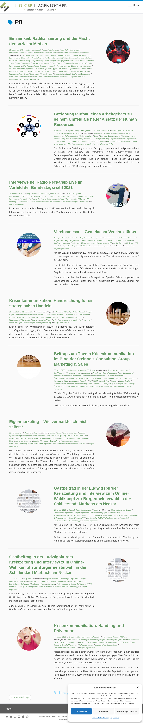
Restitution (79, 317)
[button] (137, 687)
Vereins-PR (128, 246)
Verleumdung (95, 386)
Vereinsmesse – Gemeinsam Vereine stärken (95, 231)
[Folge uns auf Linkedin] (20, 716)
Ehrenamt (132, 238)
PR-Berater (82, 199)
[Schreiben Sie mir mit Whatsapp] (16, 716)
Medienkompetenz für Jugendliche (22, 68)
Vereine (86, 52)
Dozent (124, 136)
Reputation (133, 378)
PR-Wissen (54, 52)
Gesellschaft (64, 50)
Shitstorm (36, 320)
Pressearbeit (34, 317)
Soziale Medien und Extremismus (78, 74)
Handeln (82, 312)
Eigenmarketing (15, 435)
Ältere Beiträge (20, 697)
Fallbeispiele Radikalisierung (20, 60)
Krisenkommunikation (17, 52)
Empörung (78, 373)
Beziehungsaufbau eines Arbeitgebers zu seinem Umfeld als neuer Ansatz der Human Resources (95, 119)
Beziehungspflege (86, 136)
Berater (126, 133)
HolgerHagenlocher (110, 373)
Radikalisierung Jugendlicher (78, 71)
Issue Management (126, 373)
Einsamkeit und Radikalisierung (33, 58)
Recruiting (111, 141)
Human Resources (103, 130)
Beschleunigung (60, 373)
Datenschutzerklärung (100, 718)
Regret (62, 317)
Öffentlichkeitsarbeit (88, 243)
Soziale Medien (59, 74)
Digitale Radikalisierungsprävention (77, 55)
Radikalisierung (61, 71)
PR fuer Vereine (119, 243)
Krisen (94, 375)
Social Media (35, 74)
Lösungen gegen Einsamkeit (81, 66)
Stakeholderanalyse (86, 645)
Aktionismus (112, 370)
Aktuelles (29, 50)
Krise (35, 314)
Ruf (90, 381)
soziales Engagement (102, 246)
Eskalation (87, 373)
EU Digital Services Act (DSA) (56, 58)
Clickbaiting (94, 639)
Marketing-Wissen (118, 130)
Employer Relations (88, 130)
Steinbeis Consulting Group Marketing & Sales (111, 383)
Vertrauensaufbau (16, 322)
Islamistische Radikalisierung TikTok (78, 63)
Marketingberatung (49, 199)
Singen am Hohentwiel (24, 441)
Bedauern (59, 312)
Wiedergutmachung (43, 322)
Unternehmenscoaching (63, 144)
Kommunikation (15, 66)
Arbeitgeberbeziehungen (113, 133)
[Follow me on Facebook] (24, 716)
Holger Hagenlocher (23, 63)
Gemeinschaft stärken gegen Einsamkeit (59, 60)
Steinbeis (67, 383)
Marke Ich (83, 435)
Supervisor (45, 441)
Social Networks (47, 74)
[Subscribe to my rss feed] (8, 716)
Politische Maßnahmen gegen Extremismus (51, 68)
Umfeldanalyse (100, 645)
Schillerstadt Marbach (62, 521)
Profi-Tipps (76, 246)
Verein (113, 246)
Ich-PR (75, 435)
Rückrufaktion (14, 320)
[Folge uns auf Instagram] (28, 716)
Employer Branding (69, 138)
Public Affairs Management (108, 518)
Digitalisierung (53, 50)
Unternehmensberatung (63, 133)
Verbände (75, 443)
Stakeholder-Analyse (70, 645)
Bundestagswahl (75, 193)
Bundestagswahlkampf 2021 (38, 196)
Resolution (70, 317)
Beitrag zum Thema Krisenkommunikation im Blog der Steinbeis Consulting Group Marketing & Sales (94, 358)
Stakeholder (58, 383)
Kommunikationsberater (63, 515)
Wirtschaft (77, 133)
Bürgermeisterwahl (118, 510)
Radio (33, 201)
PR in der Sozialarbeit (41, 52)
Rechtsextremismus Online (19, 74)
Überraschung (59, 386)
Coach (96, 136)
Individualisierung (57, 63)
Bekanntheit (115, 238)
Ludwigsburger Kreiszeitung (102, 515)
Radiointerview (59, 201)
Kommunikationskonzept (76, 375)
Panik (72, 378)
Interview (80, 196)
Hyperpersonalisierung (40, 63)
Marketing (86, 141)
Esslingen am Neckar (38, 435)
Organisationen (103, 243)
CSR (65, 312)
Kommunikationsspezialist (123, 240)
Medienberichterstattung (41, 193)
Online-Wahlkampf (76, 518)
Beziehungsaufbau (72, 136)
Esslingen (25, 435)
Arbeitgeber (98, 133)
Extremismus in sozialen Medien (79, 58)
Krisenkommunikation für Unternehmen (55, 66)
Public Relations (48, 71)
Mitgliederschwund (61, 243)
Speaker (36, 441)
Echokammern (14, 58)
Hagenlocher (115, 138)
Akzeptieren (81, 711)
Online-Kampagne (61, 518)
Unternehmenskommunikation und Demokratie (51, 76)
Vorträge (94, 238)
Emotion (70, 373)
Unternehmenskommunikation (70, 52)
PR (91, 68)
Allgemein (38, 50)
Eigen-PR (82, 433)
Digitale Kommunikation (54, 55)
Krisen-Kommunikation (69, 642)
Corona (124, 238)
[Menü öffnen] (130, 5)
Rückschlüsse (26, 320)
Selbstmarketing (83, 438)
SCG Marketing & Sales (101, 381)
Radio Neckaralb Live (44, 201)
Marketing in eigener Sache (28, 438)
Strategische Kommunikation (127, 141)
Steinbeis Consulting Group (82, 383)
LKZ (89, 515)
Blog (45, 50)
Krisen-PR (42, 314)
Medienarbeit (84, 314)
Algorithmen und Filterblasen (33, 55)
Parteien (56, 438)
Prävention (97, 378)
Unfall (55, 320)
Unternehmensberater (70, 441)
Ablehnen (103, 711)
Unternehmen (55, 441)
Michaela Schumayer (65, 199)
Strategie (132, 383)
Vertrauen (87, 320)
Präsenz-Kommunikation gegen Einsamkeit (25, 71)
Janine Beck (89, 196)
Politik (29, 52)
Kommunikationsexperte (103, 240)
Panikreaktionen (82, 378)
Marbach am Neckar (121, 515)
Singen (12, 441)
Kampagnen (14, 199)
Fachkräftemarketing (101, 138)
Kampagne (103, 512)
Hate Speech (74, 50)
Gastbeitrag (58, 512)
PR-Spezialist (66, 246)
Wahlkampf (84, 201)
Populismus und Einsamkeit (78, 68)
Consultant (67, 433)
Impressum (115, 718)
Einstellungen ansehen (127, 711)
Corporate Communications (110, 136)
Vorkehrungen (29, 322)
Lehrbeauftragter (80, 515)
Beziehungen (59, 136)
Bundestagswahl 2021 (17, 196)
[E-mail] (12, 716)
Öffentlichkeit (74, 243)
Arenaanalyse (123, 370)
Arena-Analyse (90, 637)
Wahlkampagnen (72, 201)
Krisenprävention (71, 314)
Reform (56, 317)
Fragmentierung (38, 60)
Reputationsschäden (61, 381)
